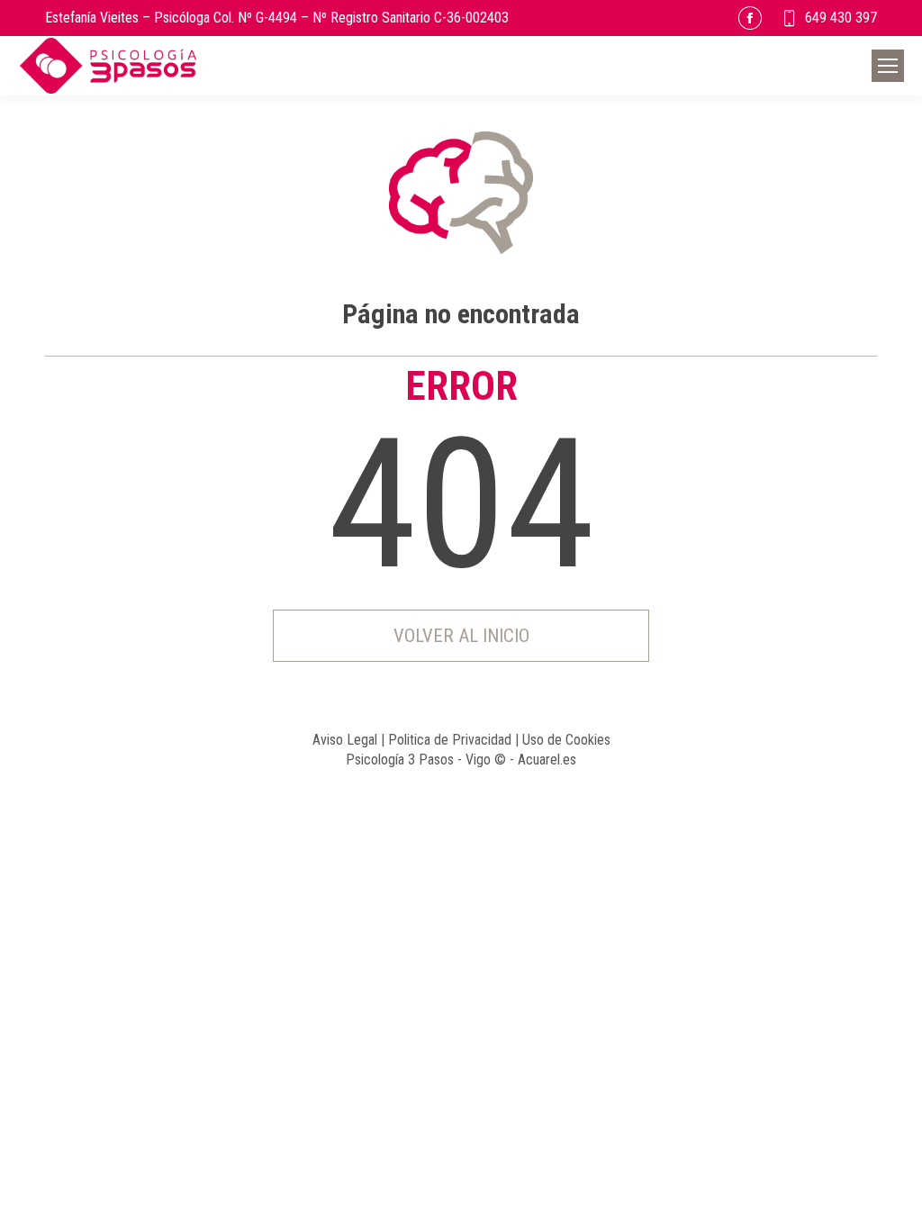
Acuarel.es (547, 759)
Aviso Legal (344, 739)
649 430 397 (841, 17)
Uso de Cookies (566, 739)
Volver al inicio (461, 636)
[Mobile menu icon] (888, 66)
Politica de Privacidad (449, 739)
